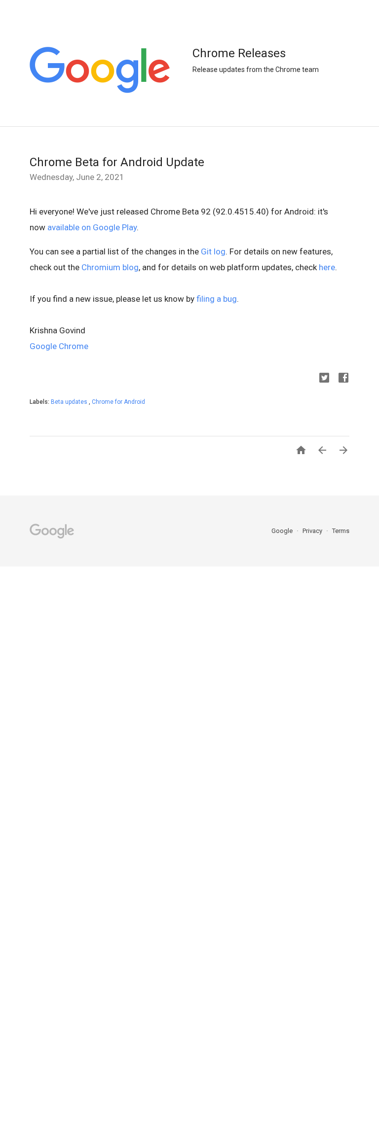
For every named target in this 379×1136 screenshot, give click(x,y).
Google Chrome (59, 346)
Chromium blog (110, 267)
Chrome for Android (118, 401)
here (327, 267)
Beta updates (70, 401)
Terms (340, 530)
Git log (213, 251)
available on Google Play (92, 227)
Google (282, 530)
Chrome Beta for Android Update (117, 162)
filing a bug (216, 299)
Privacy (313, 530)
